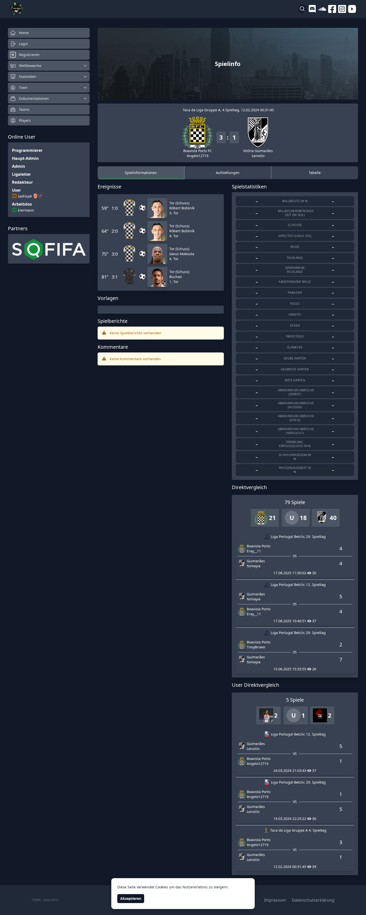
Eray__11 (254, 551)
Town (23, 87)
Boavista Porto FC (197, 150)
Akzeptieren (130, 898)
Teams (24, 109)
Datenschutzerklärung (313, 900)
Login (23, 43)
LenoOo (258, 155)
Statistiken (27, 76)
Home (24, 32)
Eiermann (26, 210)
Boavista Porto (258, 546)
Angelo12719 (197, 155)
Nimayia (253, 566)
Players (25, 120)
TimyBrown (256, 647)
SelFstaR (25, 196)
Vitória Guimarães (258, 150)
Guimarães (256, 561)
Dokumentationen (34, 98)
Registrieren (29, 54)
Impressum (275, 900)
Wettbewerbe (30, 65)
